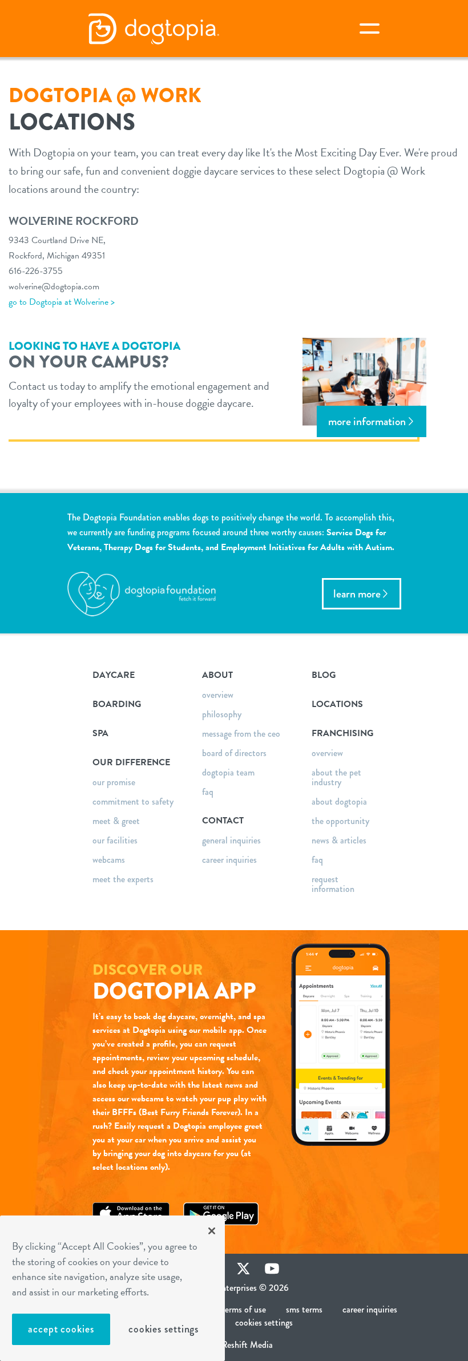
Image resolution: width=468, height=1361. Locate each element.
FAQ (207, 791)
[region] (112, 1288)
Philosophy (221, 714)
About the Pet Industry (336, 777)
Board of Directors (234, 753)
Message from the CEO (241, 733)
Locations (337, 704)
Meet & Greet (116, 820)
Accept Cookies (61, 1329)
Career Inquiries (229, 859)
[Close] (211, 1230)
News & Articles (339, 840)
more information (367, 421)
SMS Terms (304, 1309)
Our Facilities (115, 840)
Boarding (116, 704)
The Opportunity (340, 820)
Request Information (333, 884)
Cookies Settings (163, 1329)
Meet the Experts (123, 879)
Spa (100, 733)
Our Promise (113, 782)
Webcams (108, 859)
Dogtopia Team (228, 772)
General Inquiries (231, 840)
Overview (217, 694)
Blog (324, 675)
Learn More (357, 593)
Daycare (113, 675)
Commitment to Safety (133, 801)
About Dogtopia (339, 801)
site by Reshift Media (234, 1344)
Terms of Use (243, 1309)
